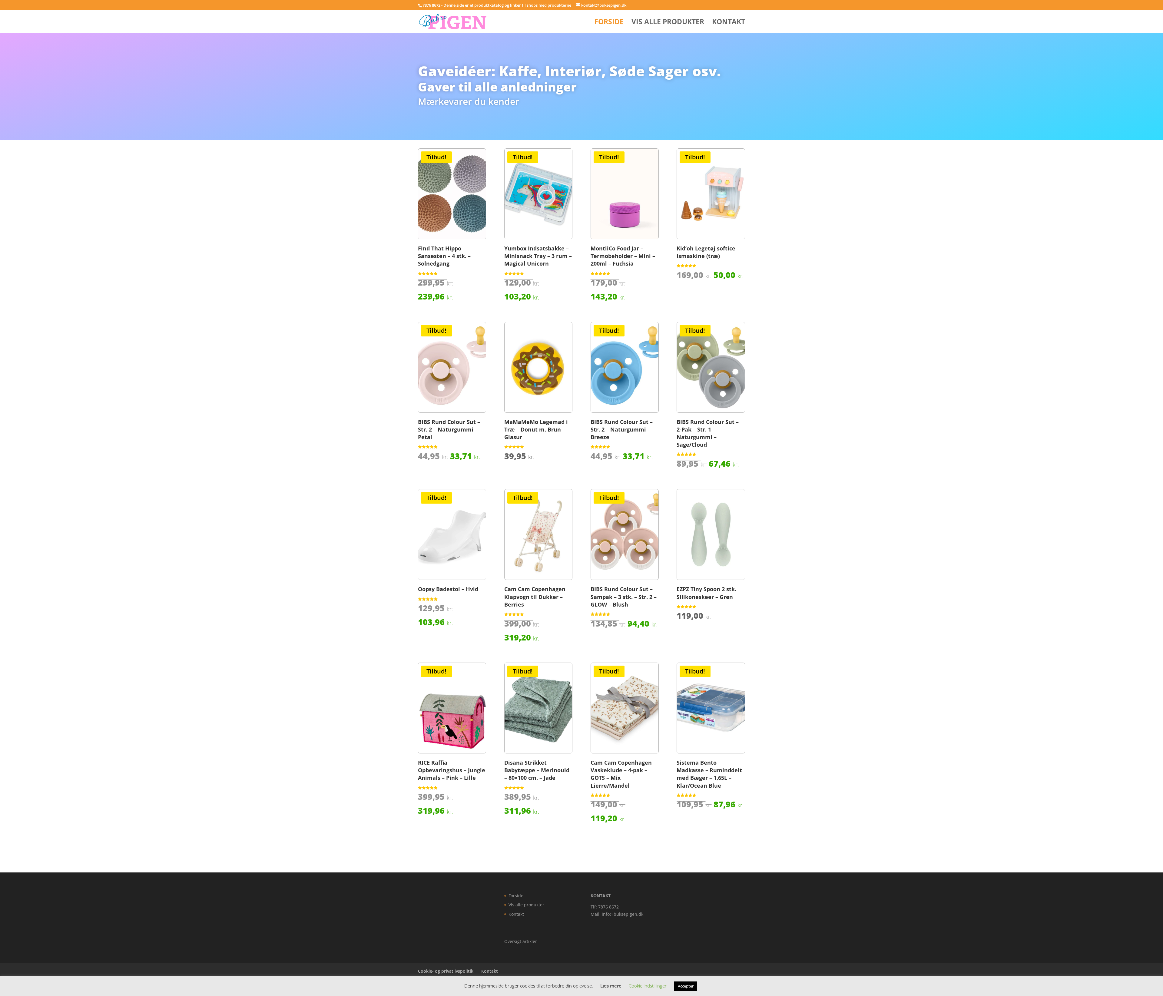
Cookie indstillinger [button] (648, 986)
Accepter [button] (686, 986)
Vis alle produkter (667, 22)
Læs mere (610, 986)
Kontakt (728, 22)
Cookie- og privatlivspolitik (445, 971)
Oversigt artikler (520, 941)
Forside (609, 22)
